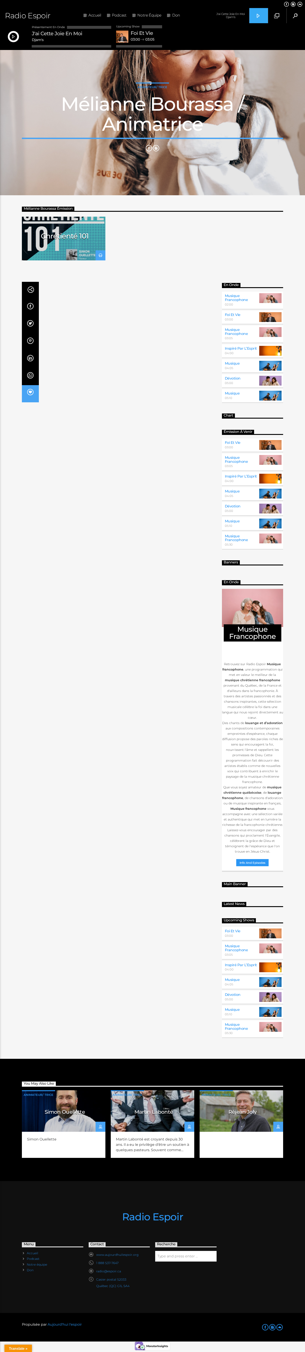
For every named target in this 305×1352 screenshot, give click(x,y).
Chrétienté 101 (65, 236)
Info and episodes (252, 862)
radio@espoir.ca (108, 1271)
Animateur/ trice (152, 87)
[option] (63, 238)
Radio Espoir (27, 15)
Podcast (119, 15)
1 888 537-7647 (107, 1263)
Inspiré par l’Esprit (241, 348)
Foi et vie (232, 315)
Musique (232, 363)
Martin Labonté (153, 1112)
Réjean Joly (242, 1112)
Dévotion (232, 378)
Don (176, 15)
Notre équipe (149, 15)
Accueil (94, 15)
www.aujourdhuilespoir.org (117, 1255)
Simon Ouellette (65, 1112)
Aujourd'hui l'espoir (65, 1324)
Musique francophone (236, 298)
